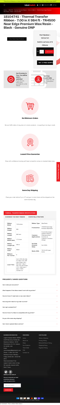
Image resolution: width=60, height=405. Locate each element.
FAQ (24, 350)
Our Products (26, 345)
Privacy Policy (43, 340)
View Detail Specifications (16, 39)
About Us (25, 340)
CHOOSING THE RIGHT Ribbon (15, 217)
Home (5, 10)
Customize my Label (58, 171)
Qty (38, 51)
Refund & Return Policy (45, 343)
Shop (24, 343)
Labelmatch (27, 400)
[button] (4, 5)
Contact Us (26, 352)
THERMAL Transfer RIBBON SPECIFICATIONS (20, 213)
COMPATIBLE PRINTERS (36, 217)
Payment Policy (43, 347)
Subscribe (8, 390)
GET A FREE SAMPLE (45, 63)
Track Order (26, 347)
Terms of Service (43, 338)
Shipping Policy (43, 345)
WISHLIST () (47, 5)
